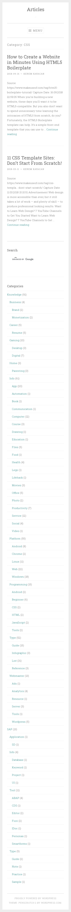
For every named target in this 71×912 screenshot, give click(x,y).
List (14, 660)
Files (15, 447)
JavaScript (18, 622)
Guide (15, 645)
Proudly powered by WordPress (35, 898)
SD (13, 744)
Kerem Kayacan (33, 73)
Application (16, 736)
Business (15, 302)
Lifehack (17, 477)
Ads (14, 683)
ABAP (15, 798)
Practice (17, 874)
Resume (17, 332)
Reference (18, 668)
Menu (37, 30)
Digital (16, 355)
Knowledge (14, 294)
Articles (35, 9)
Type (12, 637)
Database (17, 759)
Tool (12, 790)
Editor (16, 813)
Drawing (17, 431)
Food (15, 454)
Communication (22, 409)
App (14, 386)
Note (15, 866)
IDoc (15, 828)
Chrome (17, 553)
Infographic (19, 653)
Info (11, 378)
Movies (16, 485)
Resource (18, 698)
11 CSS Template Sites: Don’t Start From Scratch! (34, 160)
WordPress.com (51, 902)
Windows (18, 576)
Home (13, 363)
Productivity (20, 508)
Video (15, 531)
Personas (18, 836)
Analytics (18, 691)
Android (17, 546)
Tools (15, 630)
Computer (18, 416)
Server (16, 706)
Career (13, 325)
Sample (16, 881)
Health (16, 462)
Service (16, 515)
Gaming (14, 340)
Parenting (18, 370)
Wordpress (19, 721)
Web (15, 569)
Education (18, 439)
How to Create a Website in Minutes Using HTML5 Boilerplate (34, 62)
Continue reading (18, 224)
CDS (14, 805)
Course (16, 424)
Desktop (17, 348)
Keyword (17, 767)
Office (15, 492)
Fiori (15, 820)
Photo (15, 500)
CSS (14, 607)
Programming (18, 584)
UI (13, 782)
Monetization (20, 317)
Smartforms (19, 843)
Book (15, 401)
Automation (19, 393)
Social (15, 523)
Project (16, 775)
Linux (15, 561)
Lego (15, 470)
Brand (15, 310)
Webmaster (16, 675)
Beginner (18, 599)
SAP (9, 729)
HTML (16, 614)
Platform (15, 538)
